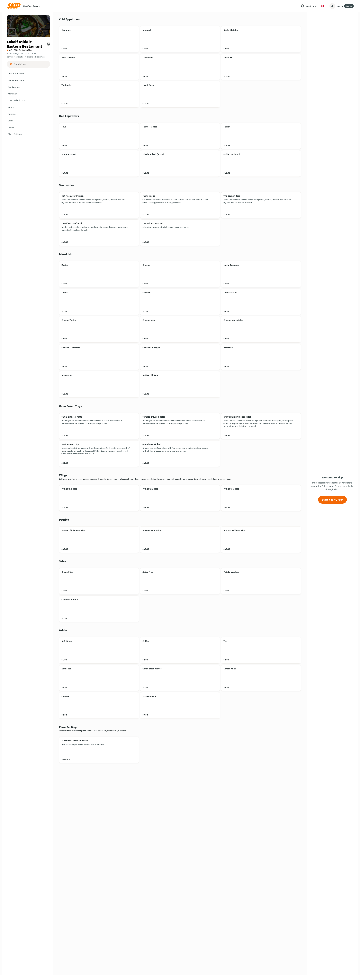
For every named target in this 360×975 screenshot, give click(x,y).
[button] (28, 73)
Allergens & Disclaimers (35, 57)
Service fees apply (15, 57)
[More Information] (48, 44)
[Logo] (14, 6)
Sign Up (349, 6)
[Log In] (332, 6)
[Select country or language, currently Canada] (322, 6)
